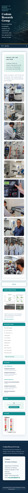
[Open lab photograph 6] (14, 189)
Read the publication (8, 319)
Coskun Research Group (7, 17)
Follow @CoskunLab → (14, 407)
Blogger (17, 489)
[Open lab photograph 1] (14, 93)
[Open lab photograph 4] (14, 150)
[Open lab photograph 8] (14, 227)
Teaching (7, 362)
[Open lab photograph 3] (14, 131)
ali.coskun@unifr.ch (14, 477)
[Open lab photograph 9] (14, 246)
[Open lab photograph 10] (14, 265)
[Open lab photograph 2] (14, 112)
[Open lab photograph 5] (14, 169)
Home (14, 284)
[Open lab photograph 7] (14, 208)
